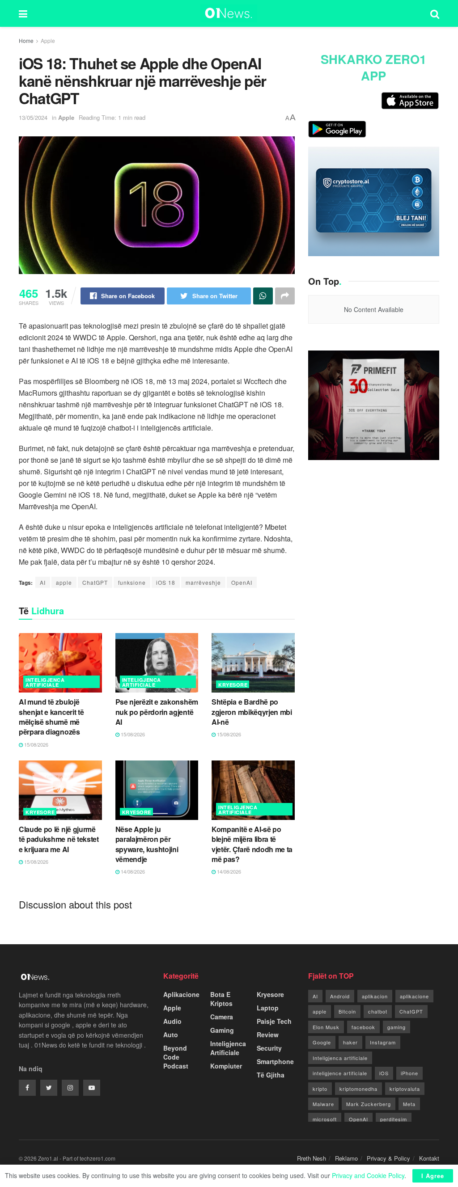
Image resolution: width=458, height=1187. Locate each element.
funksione (132, 582)
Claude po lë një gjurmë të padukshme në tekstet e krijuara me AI (59, 839)
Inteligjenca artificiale (340, 1057)
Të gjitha (270, 1074)
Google (322, 1042)
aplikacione (414, 996)
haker (350, 1042)
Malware (323, 1103)
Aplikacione (181, 994)
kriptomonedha (358, 1088)
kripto (320, 1088)
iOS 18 (165, 582)
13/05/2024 (33, 117)
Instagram (383, 1042)
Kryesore (232, 684)
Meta (409, 1103)
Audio (172, 1021)
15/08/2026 (35, 744)
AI (43, 582)
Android (340, 996)
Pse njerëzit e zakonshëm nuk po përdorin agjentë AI (156, 712)
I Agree (432, 1175)
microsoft (325, 1119)
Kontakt (429, 1158)
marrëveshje (203, 582)
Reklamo (346, 1158)
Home (26, 40)
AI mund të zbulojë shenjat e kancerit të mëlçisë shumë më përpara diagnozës (51, 717)
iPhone (409, 1073)
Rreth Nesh (311, 1158)
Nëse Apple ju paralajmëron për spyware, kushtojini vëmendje (146, 844)
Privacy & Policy (388, 1158)
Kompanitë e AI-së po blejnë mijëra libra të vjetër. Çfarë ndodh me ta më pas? (252, 844)
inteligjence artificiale (340, 1073)
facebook (363, 1027)
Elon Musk (326, 1027)
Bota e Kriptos (221, 999)
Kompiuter (226, 1065)
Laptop (268, 1007)
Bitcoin (347, 1011)
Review (268, 1034)
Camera (221, 1016)
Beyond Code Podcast (175, 1056)
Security (269, 1047)
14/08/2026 (132, 871)
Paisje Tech (274, 1021)
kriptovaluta (405, 1088)
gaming (396, 1027)
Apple (48, 40)
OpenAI (241, 582)
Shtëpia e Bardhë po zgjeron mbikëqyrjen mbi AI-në (252, 712)
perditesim (393, 1119)
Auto (170, 1034)
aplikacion (375, 996)
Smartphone (275, 1061)
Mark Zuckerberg (368, 1103)
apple (64, 582)
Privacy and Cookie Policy (368, 1175)
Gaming (222, 1030)
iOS (384, 1073)
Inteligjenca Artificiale (44, 682)
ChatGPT (95, 582)
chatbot (377, 1011)
